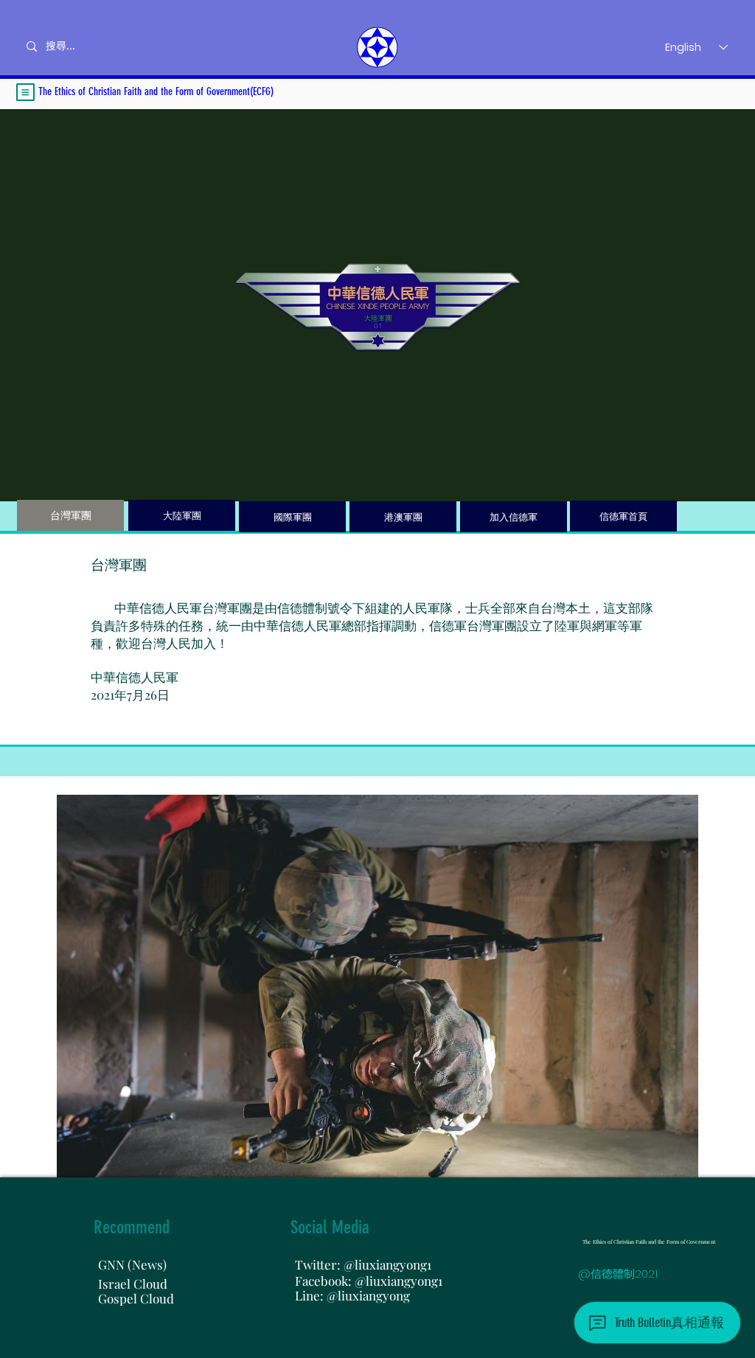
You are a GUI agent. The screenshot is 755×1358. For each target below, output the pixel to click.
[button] (25, 92)
